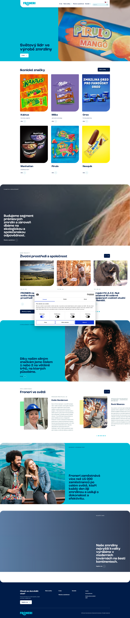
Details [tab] (65, 299)
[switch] (57, 317)
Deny (45, 322)
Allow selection (65, 322)
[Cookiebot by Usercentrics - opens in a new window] (88, 295)
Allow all (84, 322)
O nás (60, 590)
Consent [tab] (45, 299)
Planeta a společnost (64, 594)
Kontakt (74, 590)
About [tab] (85, 299)
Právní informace (88, 593)
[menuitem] (61, 4)
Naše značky (48, 590)
